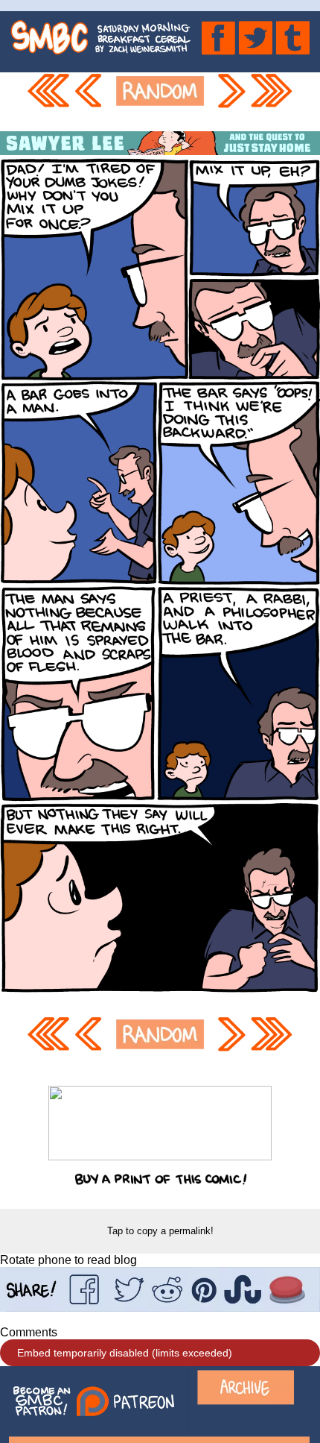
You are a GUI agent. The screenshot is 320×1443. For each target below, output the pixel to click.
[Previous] (90, 101)
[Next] (230, 101)
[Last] (272, 101)
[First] (48, 101)
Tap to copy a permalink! (160, 1230)
